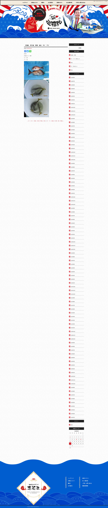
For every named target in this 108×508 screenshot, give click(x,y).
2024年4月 (73, 182)
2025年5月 (73, 133)
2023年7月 (73, 215)
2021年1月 (73, 327)
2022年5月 (73, 268)
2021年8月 (73, 301)
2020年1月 (73, 372)
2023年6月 (73, 219)
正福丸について (34, 2)
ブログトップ (76, 44)
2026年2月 (73, 99)
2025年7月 (73, 126)
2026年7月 (73, 81)
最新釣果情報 (85, 485)
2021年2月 (73, 324)
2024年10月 (73, 159)
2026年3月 (73, 96)
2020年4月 (73, 361)
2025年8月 (73, 122)
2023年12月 (73, 197)
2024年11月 (73, 155)
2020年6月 (73, 353)
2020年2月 (73, 368)
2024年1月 (73, 193)
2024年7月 (73, 170)
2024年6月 (73, 174)
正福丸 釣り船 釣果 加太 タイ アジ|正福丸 (100, 1)
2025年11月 (73, 111)
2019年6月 (73, 398)
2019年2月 (73, 413)
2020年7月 (73, 350)
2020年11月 (73, 335)
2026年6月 (73, 85)
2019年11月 (73, 380)
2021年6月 (73, 309)
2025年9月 (73, 118)
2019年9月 (73, 387)
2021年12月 (73, 286)
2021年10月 (73, 294)
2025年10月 (73, 114)
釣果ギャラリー (59, 2)
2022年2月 (73, 279)
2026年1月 (73, 103)
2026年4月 (73, 92)
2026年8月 (73, 77)
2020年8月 (73, 346)
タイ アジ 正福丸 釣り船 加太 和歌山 (55, 120)
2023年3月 (73, 230)
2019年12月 (73, 376)
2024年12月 (73, 152)
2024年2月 (73, 189)
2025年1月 (73, 148)
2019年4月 (73, 406)
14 (80, 439)
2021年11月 (73, 290)
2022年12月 (73, 241)
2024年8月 (73, 167)
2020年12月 (73, 331)
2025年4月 (73, 137)
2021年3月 (73, 320)
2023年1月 (73, 238)
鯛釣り (42, 2)
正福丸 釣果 (73, 55)
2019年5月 (73, 402)
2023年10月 (73, 204)
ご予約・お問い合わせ (80, 2)
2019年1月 (73, 417)
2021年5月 (73, 312)
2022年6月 (73, 264)
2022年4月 (73, 271)
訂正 (71, 62)
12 (76, 439)
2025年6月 (73, 129)
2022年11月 (73, 245)
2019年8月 (73, 391)
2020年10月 (73, 338)
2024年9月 (73, 163)
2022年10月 (73, 249)
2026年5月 (73, 88)
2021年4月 (73, 316)
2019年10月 (73, 383)
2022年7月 (73, 260)
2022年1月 (73, 282)
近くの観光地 (68, 2)
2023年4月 (73, 226)
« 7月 (70, 447)
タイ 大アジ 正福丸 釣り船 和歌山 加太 (36, 120)
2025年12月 (73, 107)
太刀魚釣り (49, 2)
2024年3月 (73, 185)
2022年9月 (73, 253)
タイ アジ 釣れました (75, 58)
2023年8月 (73, 212)
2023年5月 (73, 223)
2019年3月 (73, 409)
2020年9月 (73, 342)
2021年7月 (73, 305)
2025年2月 (73, 144)
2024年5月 (73, 178)
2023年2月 (73, 234)
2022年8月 (73, 256)
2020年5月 (73, 357)
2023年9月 (73, 208)
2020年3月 (73, 365)
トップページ (25, 2)
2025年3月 (73, 141)
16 (70, 441)
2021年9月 (73, 297)
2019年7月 (73, 395)
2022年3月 (73, 275)
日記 (71, 424)
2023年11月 (73, 200)
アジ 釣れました (74, 66)
